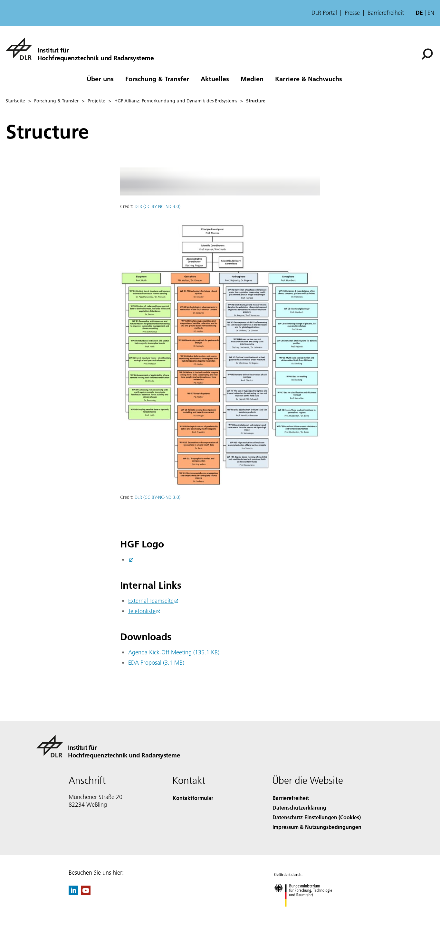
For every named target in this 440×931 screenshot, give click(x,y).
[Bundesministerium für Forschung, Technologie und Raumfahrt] (309, 913)
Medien (252, 78)
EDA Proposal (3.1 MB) (156, 662)
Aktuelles (215, 78)
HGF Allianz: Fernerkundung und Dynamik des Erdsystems (175, 101)
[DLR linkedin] (73, 893)
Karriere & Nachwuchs (308, 78)
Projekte (96, 101)
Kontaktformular (193, 797)
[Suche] (428, 53)
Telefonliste (142, 611)
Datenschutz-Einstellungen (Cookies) (317, 817)
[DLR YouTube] (86, 893)
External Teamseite (151, 600)
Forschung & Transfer (157, 78)
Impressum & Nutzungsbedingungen (317, 826)
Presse (352, 12)
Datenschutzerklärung (299, 807)
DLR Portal (324, 12)
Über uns (100, 78)
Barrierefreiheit (386, 12)
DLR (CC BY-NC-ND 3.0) (157, 206)
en (430, 12)
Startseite (15, 101)
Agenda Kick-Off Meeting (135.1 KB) (173, 652)
